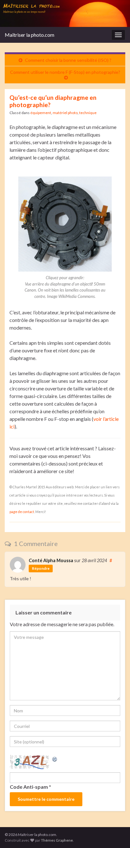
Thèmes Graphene (57, 840)
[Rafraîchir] (54, 758)
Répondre (41, 568)
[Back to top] (116, 834)
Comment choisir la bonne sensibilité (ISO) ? (68, 60)
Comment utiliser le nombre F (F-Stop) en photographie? (65, 72)
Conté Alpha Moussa (51, 560)
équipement (40, 112)
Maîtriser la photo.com (29, 35)
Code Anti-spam (29, 787)
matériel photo (65, 112)
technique (88, 112)
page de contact (21, 512)
